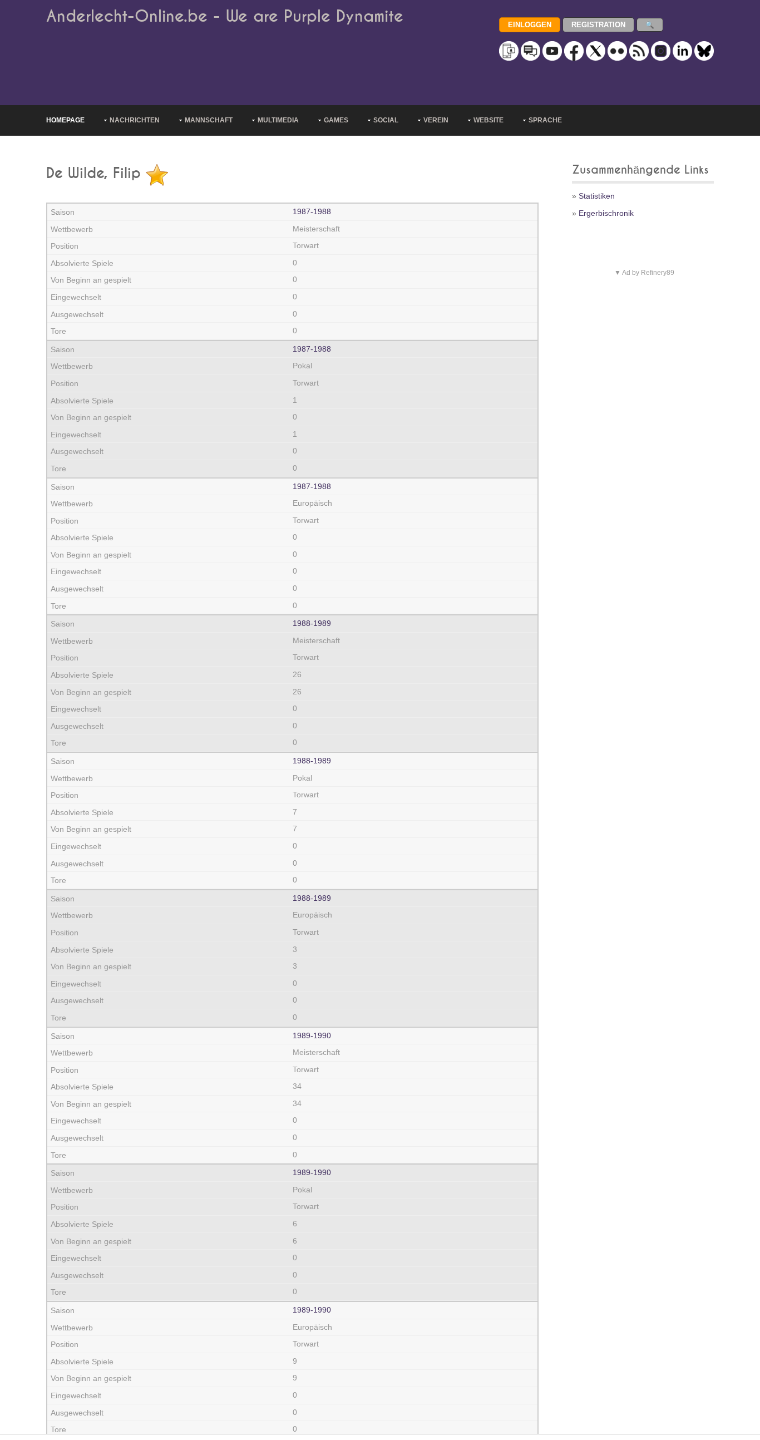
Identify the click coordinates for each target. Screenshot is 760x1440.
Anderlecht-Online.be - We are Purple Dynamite (224, 16)
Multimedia (278, 120)
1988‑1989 (312, 623)
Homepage (65, 120)
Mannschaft (209, 120)
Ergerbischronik (606, 213)
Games (336, 120)
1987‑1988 (312, 211)
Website (488, 120)
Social (385, 120)
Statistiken (597, 195)
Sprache (545, 120)
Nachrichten (135, 120)
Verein (435, 120)
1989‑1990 (312, 1035)
